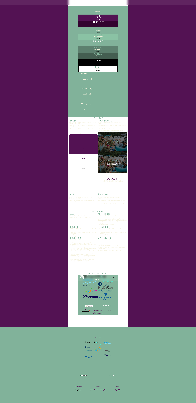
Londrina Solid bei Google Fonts (87, 83)
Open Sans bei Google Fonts (87, 113)
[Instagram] (116, 390)
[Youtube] (119, 390)
